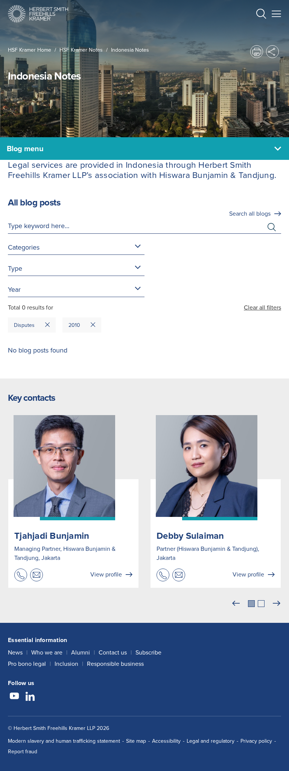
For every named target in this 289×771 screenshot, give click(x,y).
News (15, 652)
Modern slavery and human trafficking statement (64, 741)
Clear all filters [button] (262, 307)
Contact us (113, 652)
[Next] (276, 603)
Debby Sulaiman (190, 536)
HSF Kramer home (29, 50)
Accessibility (166, 741)
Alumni (80, 652)
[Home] (38, 13)
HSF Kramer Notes (81, 50)
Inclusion (66, 663)
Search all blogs (250, 213)
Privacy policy (256, 741)
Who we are (46, 652)
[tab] (251, 603)
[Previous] (235, 603)
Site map (136, 741)
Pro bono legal (27, 663)
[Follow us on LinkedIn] (30, 697)
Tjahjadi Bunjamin (51, 536)
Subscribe (148, 652)
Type (15, 268)
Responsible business (115, 663)
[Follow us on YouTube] (14, 697)
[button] (261, 15)
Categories (24, 247)
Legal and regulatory (210, 741)
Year (14, 289)
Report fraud (22, 752)
